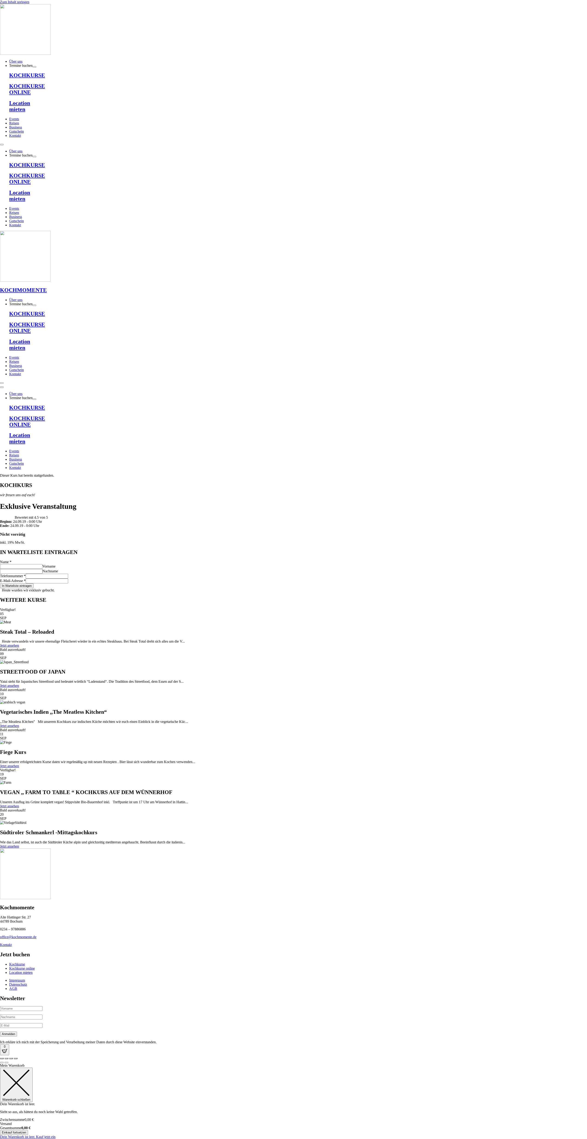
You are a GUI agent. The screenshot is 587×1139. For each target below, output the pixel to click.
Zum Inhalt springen (14, 2)
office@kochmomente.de (18, 937)
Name (5, 562)
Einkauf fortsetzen (14, 1132)
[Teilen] (11, 1058)
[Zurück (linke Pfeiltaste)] (2, 1062)
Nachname (50, 571)
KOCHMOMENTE (23, 290)
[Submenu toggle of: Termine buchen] (34, 66)
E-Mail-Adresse (13, 581)
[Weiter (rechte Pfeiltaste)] (6, 1062)
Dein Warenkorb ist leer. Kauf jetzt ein (27, 1137)
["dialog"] (293, 1101)
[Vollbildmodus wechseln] (6, 1058)
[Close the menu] (2, 387)
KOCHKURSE (27, 75)
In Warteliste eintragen (17, 586)
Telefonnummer (13, 576)
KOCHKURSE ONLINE (27, 89)
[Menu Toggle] (2, 144)
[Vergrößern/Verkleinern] (2, 1058)
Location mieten (19, 106)
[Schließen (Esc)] (15, 1058)
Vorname (48, 566)
